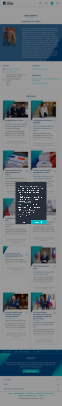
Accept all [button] (38, 222)
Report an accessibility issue (28, 395)
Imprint (10, 393)
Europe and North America (40, 84)
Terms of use (30, 393)
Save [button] (23, 222)
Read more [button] (27, 201)
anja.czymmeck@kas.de (13, 69)
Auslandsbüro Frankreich (40, 69)
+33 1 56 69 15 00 (11, 72)
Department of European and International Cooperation (45, 80)
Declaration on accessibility (45, 393)
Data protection (19, 393)
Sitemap (41, 395)
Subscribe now (31, 371)
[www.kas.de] (8, 3)
